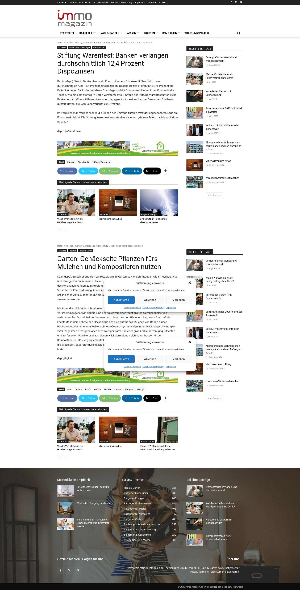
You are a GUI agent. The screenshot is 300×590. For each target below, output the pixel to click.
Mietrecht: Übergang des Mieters (95, 503)
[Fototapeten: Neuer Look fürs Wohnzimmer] (65, 491)
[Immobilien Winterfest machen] (194, 182)
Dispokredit (83, 162)
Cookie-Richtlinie (132, 307)
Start (59, 42)
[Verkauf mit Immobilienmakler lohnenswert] (194, 130)
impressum (171, 307)
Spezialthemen (99, 47)
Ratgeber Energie (148, 214)
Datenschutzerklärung (153, 307)
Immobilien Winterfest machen (222, 178)
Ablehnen (150, 300)
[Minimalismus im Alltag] (118, 202)
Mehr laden (213, 195)
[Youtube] (241, 3)
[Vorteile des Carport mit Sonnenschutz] (194, 96)
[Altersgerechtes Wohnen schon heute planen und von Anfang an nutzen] (194, 147)
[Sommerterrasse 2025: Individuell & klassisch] (194, 113)
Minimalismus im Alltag (111, 219)
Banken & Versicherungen (79, 47)
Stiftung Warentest (101, 162)
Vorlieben (179, 300)
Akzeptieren (121, 300)
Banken (70, 162)
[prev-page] (59, 230)
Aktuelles (68, 42)
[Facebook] (231, 3)
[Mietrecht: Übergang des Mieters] (65, 508)
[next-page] (65, 230)
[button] (190, 283)
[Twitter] (236, 3)
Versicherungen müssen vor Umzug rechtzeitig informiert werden (93, 523)
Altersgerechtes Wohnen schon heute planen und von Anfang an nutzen (223, 146)
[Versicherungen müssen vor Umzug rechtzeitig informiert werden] (65, 524)
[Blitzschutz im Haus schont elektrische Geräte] (159, 202)
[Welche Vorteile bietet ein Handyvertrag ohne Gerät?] (76, 202)
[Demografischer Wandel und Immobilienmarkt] (194, 62)
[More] (165, 171)
